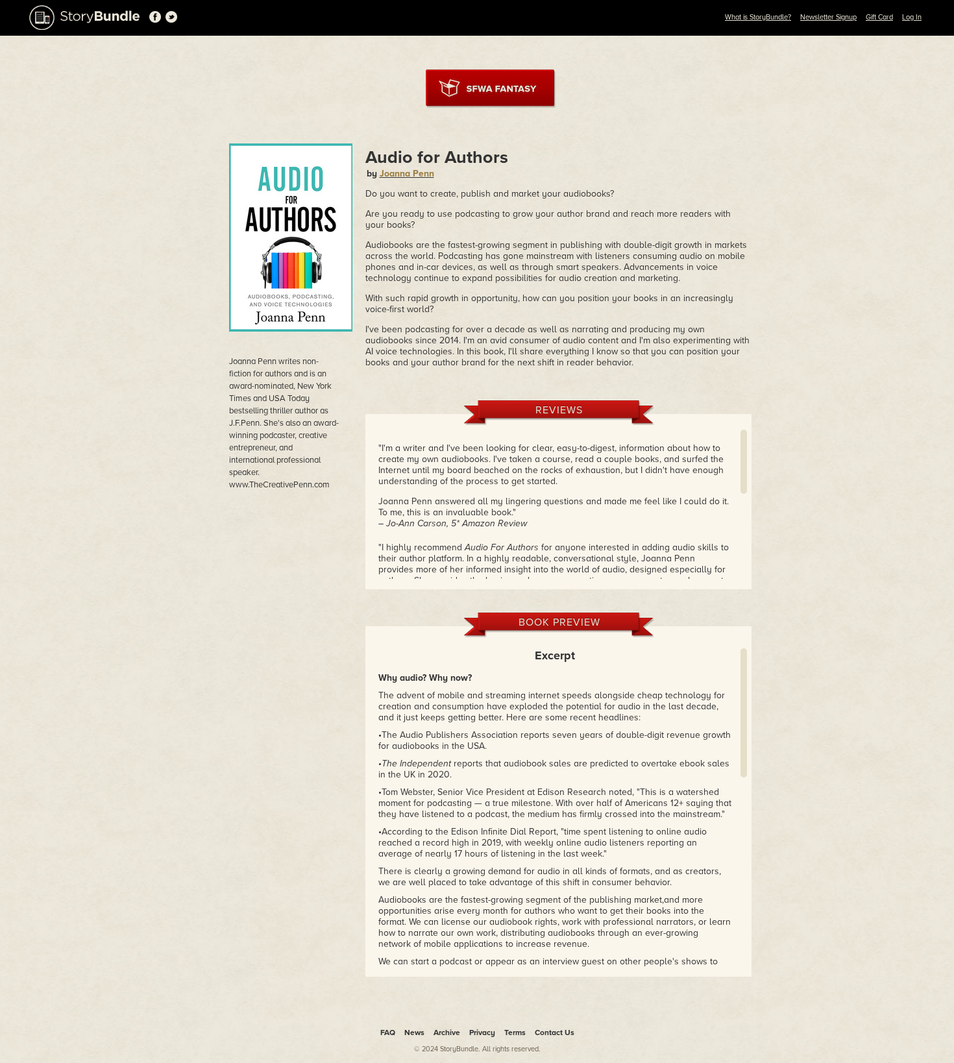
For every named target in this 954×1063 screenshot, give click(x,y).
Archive (447, 1032)
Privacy (482, 1032)
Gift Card (879, 17)
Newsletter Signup (828, 17)
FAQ (387, 1032)
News (414, 1032)
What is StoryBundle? (758, 17)
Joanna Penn (407, 173)
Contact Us (554, 1032)
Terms (515, 1032)
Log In (912, 17)
